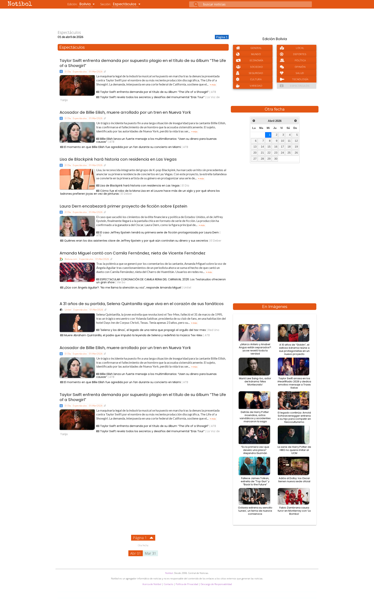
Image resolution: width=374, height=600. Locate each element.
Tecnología (300, 79)
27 (255, 158)
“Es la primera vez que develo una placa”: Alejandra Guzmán (255, 450)
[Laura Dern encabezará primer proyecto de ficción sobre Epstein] (105, 212)
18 (289, 146)
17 (282, 146)
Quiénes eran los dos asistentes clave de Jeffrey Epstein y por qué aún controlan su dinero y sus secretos (136, 241)
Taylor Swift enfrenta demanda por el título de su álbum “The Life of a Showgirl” (154, 92)
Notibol (20, 4)
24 (282, 152)
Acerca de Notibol (151, 584)
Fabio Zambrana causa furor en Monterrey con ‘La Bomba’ (294, 511)
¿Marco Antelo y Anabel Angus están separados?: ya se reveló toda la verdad (255, 348)
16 (275, 146)
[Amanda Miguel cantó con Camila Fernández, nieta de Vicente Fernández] (111, 259)
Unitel (68, 309)
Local (300, 48)
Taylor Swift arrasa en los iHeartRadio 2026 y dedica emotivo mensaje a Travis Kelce (294, 383)
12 (296, 140)
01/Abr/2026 (95, 71)
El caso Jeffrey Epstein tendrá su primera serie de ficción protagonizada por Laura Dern (159, 232)
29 (269, 158)
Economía (256, 60)
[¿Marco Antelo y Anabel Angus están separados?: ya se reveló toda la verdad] (255, 340)
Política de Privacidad (187, 584)
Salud (300, 73)
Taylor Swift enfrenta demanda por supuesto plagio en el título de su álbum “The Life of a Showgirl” (143, 63)
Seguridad (256, 73)
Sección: (118, 4)
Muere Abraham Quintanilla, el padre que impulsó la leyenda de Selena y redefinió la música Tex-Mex (133, 335)
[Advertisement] (187, 19)
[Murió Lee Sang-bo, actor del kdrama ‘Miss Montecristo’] (255, 375)
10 (282, 140)
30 (275, 158)
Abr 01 (135, 553)
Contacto (168, 584)
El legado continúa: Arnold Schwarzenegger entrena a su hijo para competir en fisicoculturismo (294, 417)
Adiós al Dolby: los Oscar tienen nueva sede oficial (294, 479)
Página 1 (140, 537)
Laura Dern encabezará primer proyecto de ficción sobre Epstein (123, 206)
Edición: (79, 4)
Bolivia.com (71, 259)
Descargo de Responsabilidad (216, 584)
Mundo (256, 54)
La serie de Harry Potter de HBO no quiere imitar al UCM (294, 450)
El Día (68, 71)
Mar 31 (150, 553)
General (256, 48)
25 (289, 152)
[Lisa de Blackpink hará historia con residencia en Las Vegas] (105, 165)
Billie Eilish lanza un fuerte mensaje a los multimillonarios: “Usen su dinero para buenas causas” (156, 140)
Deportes (299, 54)
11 (289, 140)
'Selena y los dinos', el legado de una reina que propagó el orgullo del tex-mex (153, 330)
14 (262, 146)
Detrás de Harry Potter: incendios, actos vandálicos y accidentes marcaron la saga (255, 416)
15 (269, 146)
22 (269, 152)
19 (296, 146)
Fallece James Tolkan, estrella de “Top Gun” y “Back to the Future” (255, 481)
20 (255, 152)
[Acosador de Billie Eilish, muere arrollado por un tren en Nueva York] (105, 118)
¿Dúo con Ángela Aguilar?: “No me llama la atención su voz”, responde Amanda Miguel (122, 287)
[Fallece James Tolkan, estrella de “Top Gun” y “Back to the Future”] (255, 474)
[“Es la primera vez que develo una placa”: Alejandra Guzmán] (255, 443)
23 (275, 152)
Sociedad (256, 67)
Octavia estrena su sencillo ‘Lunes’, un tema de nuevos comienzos (255, 511)
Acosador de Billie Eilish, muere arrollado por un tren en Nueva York (125, 112)
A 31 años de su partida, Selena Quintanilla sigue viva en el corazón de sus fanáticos (142, 303)
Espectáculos (80, 71)
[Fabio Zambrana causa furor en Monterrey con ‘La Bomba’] (294, 504)
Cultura (256, 79)
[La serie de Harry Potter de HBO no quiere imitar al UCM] (294, 443)
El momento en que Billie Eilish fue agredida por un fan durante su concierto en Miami (122, 147)
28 (262, 158)
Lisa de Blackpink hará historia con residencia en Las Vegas (118, 159)
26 (296, 152)
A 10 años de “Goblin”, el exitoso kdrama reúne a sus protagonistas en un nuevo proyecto (294, 349)
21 (262, 152)
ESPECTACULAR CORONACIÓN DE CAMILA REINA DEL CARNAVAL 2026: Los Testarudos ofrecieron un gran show (161, 280)
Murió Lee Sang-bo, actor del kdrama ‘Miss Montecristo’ (255, 381)
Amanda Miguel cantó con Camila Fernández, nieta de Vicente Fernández (132, 253)
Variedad (256, 85)
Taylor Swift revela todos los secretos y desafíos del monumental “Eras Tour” (152, 97)
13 (255, 146)
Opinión (300, 67)
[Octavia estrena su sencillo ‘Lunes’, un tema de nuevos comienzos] (255, 504)
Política (300, 60)
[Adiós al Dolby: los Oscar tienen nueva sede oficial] (294, 474)
